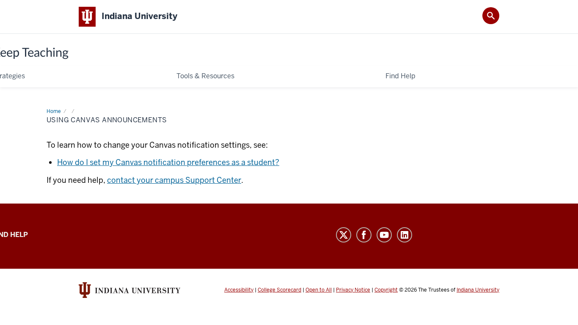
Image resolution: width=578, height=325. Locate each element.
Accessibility (238, 289)
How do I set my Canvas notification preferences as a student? (168, 162)
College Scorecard (279, 289)
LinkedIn (405, 234)
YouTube (385, 234)
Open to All (319, 289)
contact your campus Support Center (174, 180)
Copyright (386, 289)
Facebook (364, 234)
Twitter (344, 234)
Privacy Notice (353, 289)
